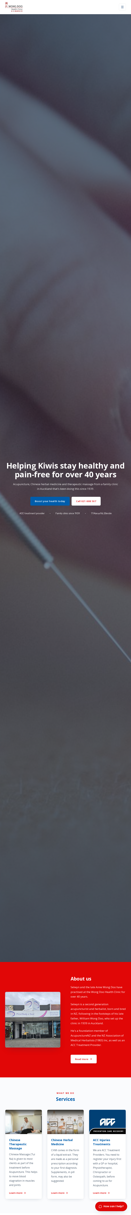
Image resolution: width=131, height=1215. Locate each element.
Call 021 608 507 (86, 501)
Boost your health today (50, 501)
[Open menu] (122, 7)
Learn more (16, 1192)
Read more (81, 1058)
